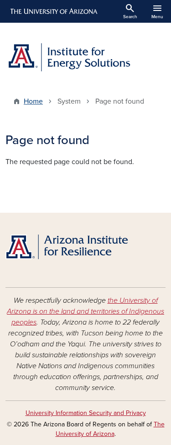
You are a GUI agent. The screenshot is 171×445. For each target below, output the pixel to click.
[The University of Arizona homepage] (53, 11)
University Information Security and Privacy (86, 413)
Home (33, 101)
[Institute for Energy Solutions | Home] (85, 56)
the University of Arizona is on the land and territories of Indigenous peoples (85, 311)
